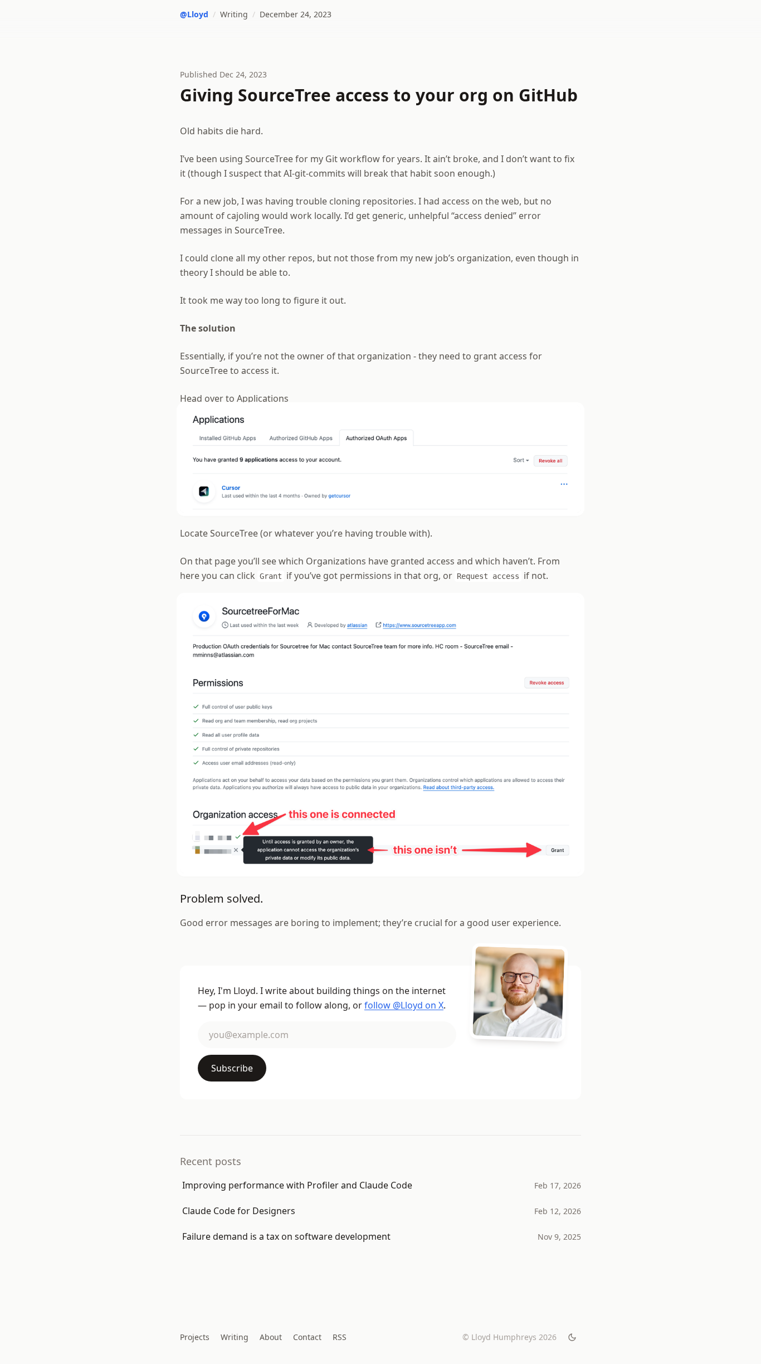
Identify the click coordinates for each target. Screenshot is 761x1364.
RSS (340, 1337)
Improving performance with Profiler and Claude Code (297, 1185)
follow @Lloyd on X (403, 1005)
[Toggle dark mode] (572, 1337)
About (271, 1337)
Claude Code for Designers (238, 1211)
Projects (194, 1337)
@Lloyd (194, 14)
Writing (234, 14)
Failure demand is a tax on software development (286, 1236)
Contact (307, 1337)
